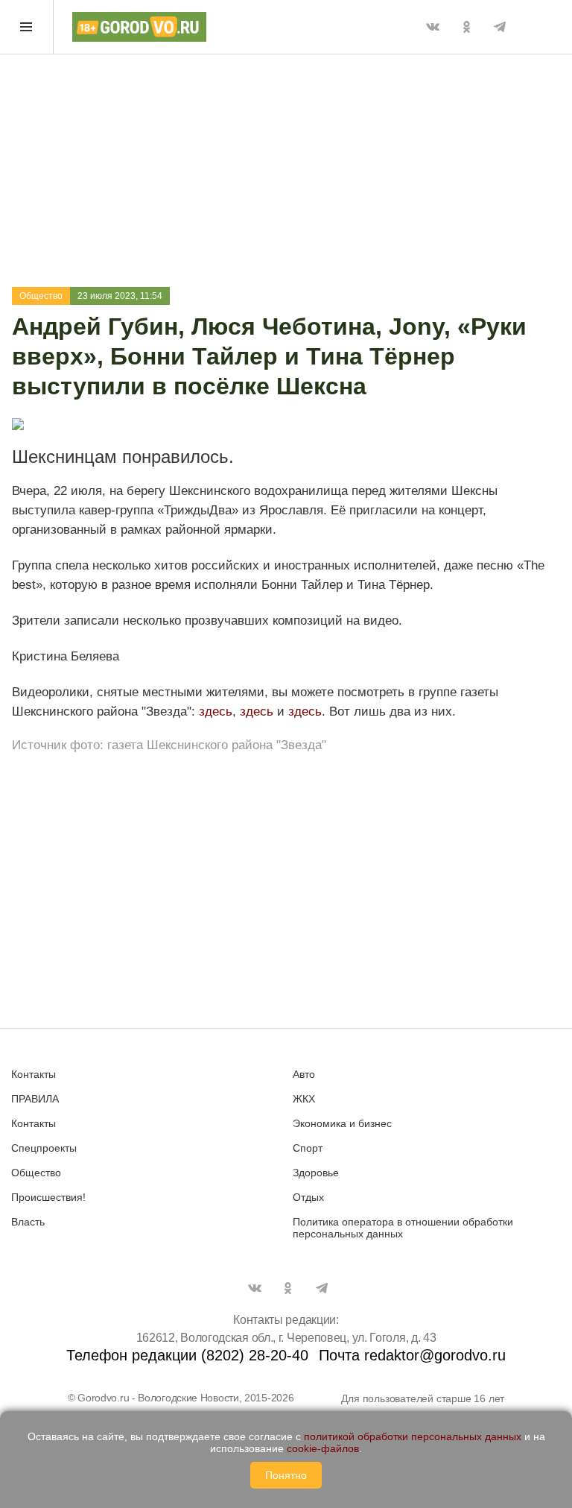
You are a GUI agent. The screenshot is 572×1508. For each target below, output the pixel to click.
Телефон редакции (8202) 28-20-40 (187, 1355)
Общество (41, 296)
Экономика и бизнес (342, 1123)
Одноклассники (466, 27)
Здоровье (316, 1173)
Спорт (307, 1148)
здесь (215, 711)
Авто (304, 1074)
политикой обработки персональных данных (412, 1436)
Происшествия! (48, 1197)
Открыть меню (27, 27)
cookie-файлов (323, 1448)
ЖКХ (304, 1099)
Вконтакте (433, 27)
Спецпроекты (44, 1148)
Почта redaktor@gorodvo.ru (412, 1355)
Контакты (33, 1074)
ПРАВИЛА (35, 1099)
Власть (28, 1222)
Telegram (500, 27)
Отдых (308, 1197)
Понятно (286, 1475)
